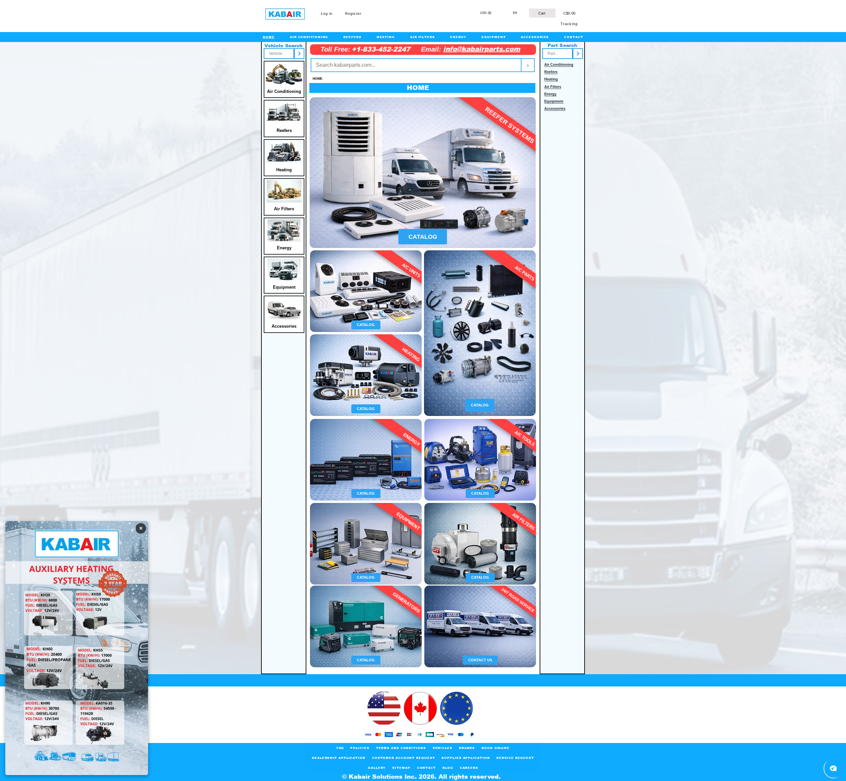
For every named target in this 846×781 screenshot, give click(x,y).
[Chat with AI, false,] (833, 768)
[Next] (299, 53)
